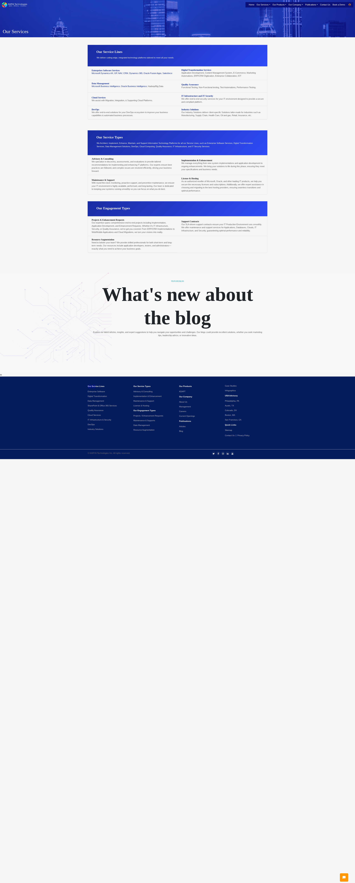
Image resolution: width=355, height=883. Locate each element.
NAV (120, 73)
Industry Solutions (190, 109)
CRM (125, 73)
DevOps (95, 109)
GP (115, 73)
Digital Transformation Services (196, 70)
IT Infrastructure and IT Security (197, 96)
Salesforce (167, 73)
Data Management (100, 83)
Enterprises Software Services (106, 70)
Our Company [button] (294, 4)
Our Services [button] (263, 4)
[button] (105, 387)
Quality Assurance (190, 84)
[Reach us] (344, 877)
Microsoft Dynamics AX (102, 73)
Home (251, 4)
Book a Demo (339, 4)
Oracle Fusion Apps (152, 73)
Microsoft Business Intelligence (106, 86)
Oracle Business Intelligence (134, 86)
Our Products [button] (278, 4)
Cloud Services (99, 97)
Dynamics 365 (135, 73)
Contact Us (325, 4)
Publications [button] (310, 4)
